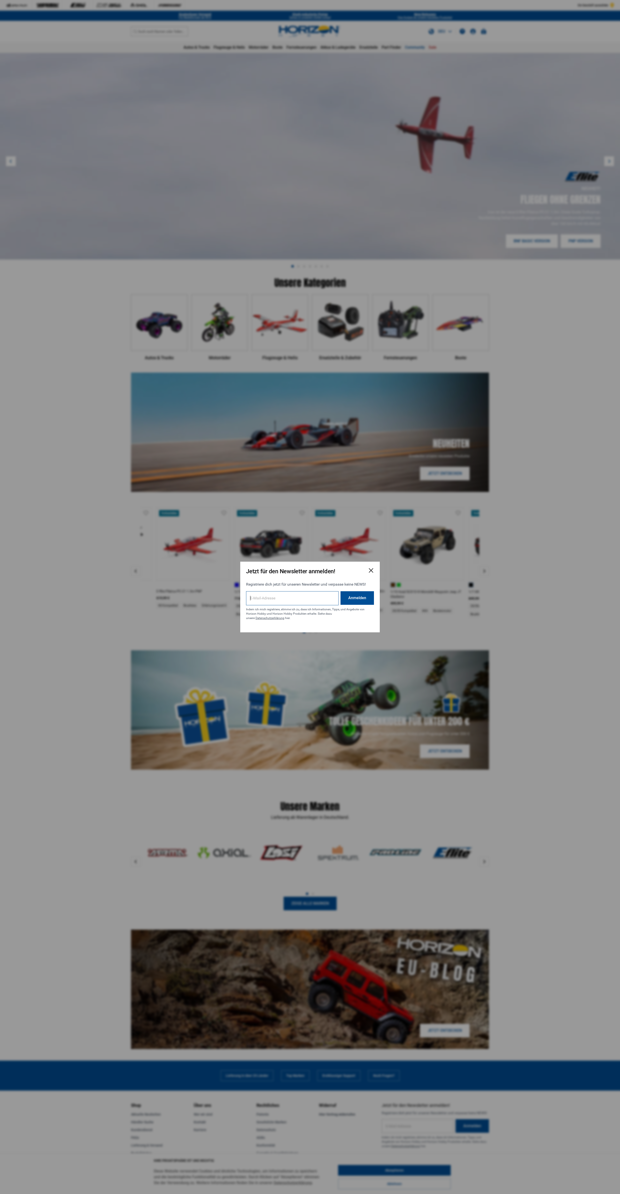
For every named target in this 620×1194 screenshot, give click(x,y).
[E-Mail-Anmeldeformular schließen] (371, 570)
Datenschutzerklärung (270, 618)
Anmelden (357, 598)
